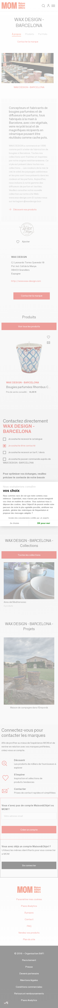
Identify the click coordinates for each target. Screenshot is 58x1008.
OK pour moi (43, 523)
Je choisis (14, 523)
